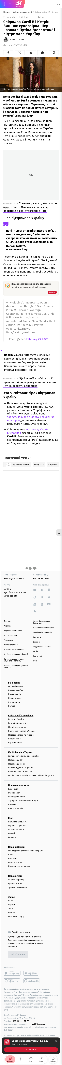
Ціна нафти (13, 789)
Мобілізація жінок (16, 764)
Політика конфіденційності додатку (16, 666)
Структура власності (42, 647)
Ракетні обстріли (16, 719)
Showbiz (7, 12)
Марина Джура (17, 40)
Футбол (11, 905)
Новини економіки (18, 785)
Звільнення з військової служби (23, 756)
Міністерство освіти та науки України (26, 851)
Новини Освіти (16, 847)
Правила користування (14, 650)
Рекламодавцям (11, 645)
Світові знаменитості (22, 12)
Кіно (10, 818)
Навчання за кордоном (19, 866)
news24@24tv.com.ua (14, 578)
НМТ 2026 (12, 858)
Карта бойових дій (17, 723)
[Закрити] (56, 1041)
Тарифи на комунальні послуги (23, 800)
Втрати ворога (15, 743)
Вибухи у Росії (14, 739)
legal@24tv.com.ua (37, 1024)
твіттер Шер (21, 45)
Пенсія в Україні (16, 808)
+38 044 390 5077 (41, 578)
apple (31, 973)
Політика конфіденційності (16, 654)
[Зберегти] (54, 52)
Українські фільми (17, 825)
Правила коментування (43, 628)
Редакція (7, 626)
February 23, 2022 (37, 339)
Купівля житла (15, 883)
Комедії (11, 833)
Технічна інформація (42, 632)
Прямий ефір (14, 694)
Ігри (35, 661)
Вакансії (36, 642)
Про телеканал (10, 635)
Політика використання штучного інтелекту (14, 660)
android (12, 973)
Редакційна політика (13, 631)
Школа (11, 854)
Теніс (10, 908)
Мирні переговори (17, 727)
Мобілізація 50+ (15, 760)
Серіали (12, 837)
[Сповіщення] (58, 4)
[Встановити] (31, 1046)
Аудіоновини (14, 702)
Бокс (10, 901)
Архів (35, 651)
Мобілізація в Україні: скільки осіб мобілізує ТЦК (31, 775)
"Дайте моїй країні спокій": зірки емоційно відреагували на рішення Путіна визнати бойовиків (29, 382)
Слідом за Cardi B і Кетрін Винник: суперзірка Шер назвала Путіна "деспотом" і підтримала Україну (47, 12)
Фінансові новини (17, 796)
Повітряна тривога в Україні (21, 731)
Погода (11, 706)
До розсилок (18, 954)
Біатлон (12, 912)
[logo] (18, 4)
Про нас (7, 621)
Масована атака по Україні (21, 735)
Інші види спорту (16, 916)
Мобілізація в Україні (20, 752)
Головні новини (15, 686)
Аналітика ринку (16, 879)
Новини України (16, 690)
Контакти (37, 637)
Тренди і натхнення (17, 887)
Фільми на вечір (16, 829)
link (35, 589)
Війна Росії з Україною (20, 715)
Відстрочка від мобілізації (20, 772)
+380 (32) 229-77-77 (20, 1021)
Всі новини (14, 682)
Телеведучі (8, 640)
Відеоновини (14, 698)
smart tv (12, 980)
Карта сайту (38, 656)
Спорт (11, 897)
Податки (12, 804)
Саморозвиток (15, 862)
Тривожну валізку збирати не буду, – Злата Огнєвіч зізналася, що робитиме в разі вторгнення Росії (30, 207)
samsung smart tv (31, 980)
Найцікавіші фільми (17, 822)
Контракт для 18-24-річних (20, 768)
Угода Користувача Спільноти (41, 622)
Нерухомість (15, 876)
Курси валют (14, 793)
